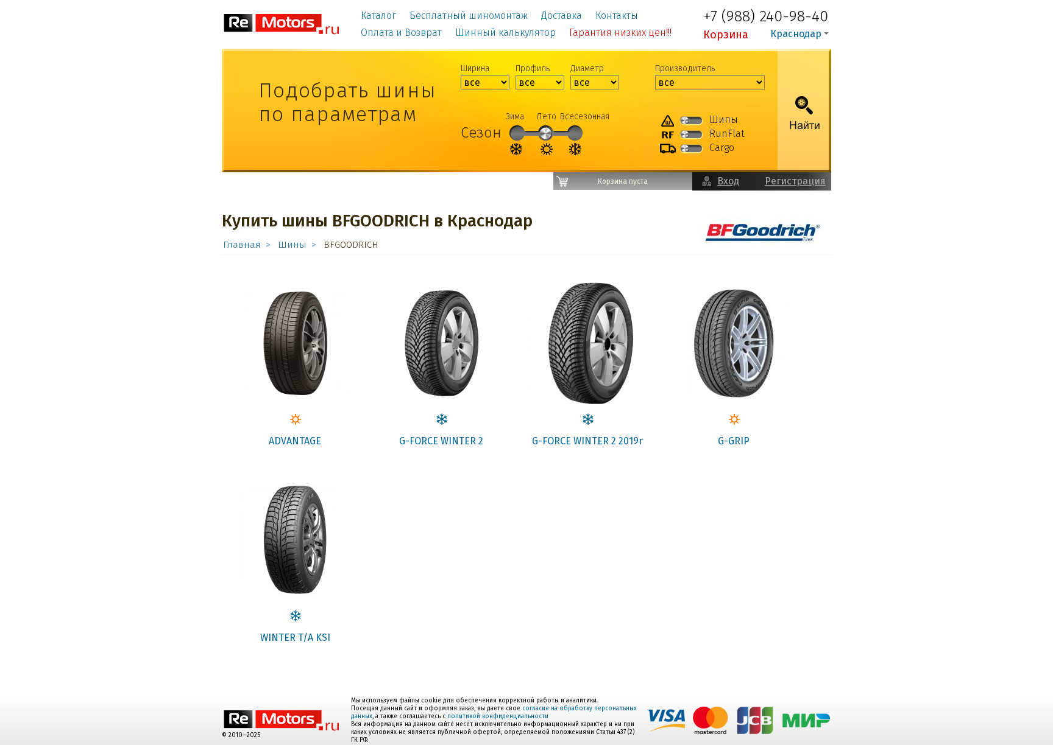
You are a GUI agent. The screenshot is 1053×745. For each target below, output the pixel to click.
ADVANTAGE (295, 441)
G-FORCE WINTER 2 (441, 441)
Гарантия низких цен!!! (620, 32)
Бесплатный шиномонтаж (469, 15)
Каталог (378, 15)
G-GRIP (734, 441)
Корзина (725, 34)
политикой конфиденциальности (497, 716)
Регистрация (795, 181)
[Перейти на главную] (282, 23)
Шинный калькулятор (505, 32)
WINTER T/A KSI (295, 637)
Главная (242, 244)
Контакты (616, 15)
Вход (728, 181)
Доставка (561, 15)
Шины (292, 244)
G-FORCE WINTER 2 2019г (587, 441)
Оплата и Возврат (401, 32)
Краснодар (795, 34)
